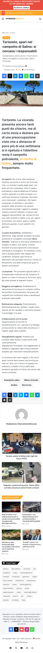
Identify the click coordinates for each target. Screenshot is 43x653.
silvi (22, 596)
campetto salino (12, 380)
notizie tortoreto (8, 588)
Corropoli (6, 576)
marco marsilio (7, 580)
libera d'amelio (31, 380)
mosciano (6, 584)
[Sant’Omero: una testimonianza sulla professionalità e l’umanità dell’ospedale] (31, 507)
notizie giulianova (25, 584)
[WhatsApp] (26, 76)
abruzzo (5, 569)
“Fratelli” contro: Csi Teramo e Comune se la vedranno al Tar (31, 544)
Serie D (15, 596)
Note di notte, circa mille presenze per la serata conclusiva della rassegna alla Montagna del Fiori (11, 519)
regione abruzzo (8, 592)
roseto (19, 592)
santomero (6, 596)
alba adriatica (16, 569)
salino (14, 385)
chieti (15, 573)
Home (6, 33)
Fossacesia (15, 576)
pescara (19, 588)
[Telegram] (32, 76)
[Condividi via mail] (4, 400)
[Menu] (3, 19)
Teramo (12, 33)
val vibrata (15, 600)
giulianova (26, 576)
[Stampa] (37, 76)
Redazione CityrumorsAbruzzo (15, 66)
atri (34, 569)
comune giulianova (26, 573)
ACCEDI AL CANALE (21, 8)
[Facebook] (4, 76)
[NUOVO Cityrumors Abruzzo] (15, 19)
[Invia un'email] (26, 66)
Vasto (23, 600)
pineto (27, 588)
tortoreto (27, 385)
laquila (34, 576)
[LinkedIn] (15, 76)
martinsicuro (20, 580)
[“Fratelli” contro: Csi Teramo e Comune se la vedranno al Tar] (31, 534)
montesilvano (31, 580)
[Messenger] (21, 76)
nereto (14, 584)
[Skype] (21, 395)
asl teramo (27, 569)
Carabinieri (6, 573)
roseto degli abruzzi (30, 592)
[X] (10, 76)
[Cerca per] (40, 19)
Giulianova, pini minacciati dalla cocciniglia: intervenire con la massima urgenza (11, 546)
